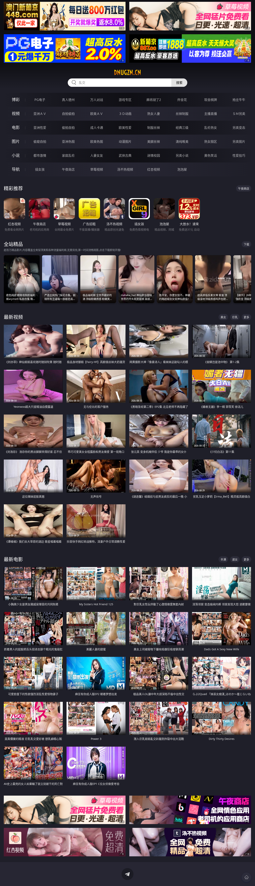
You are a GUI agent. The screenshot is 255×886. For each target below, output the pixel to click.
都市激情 (39, 155)
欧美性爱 (125, 127)
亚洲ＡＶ (39, 113)
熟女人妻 (153, 113)
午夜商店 (68, 169)
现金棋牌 (210, 100)
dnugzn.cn (127, 72)
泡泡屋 (182, 169)
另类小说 (182, 155)
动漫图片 (125, 141)
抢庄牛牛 (238, 100)
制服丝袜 (153, 127)
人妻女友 (96, 155)
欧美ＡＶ (96, 113)
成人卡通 (96, 127)
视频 (16, 113)
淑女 (235, 559)
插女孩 (40, 169)
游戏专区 (125, 100)
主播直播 (210, 113)
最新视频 (13, 317)
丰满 (223, 559)
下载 (246, 244)
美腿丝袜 (153, 141)
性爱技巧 (238, 155)
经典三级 (182, 127)
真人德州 (68, 100)
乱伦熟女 (210, 127)
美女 (223, 317)
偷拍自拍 (68, 127)
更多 (246, 317)
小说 (16, 155)
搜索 (179, 82)
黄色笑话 (210, 155)
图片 (16, 141)
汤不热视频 (125, 169)
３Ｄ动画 (125, 113)
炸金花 (182, 100)
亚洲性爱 (39, 127)
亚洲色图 (68, 141)
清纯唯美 (182, 141)
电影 (16, 127)
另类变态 (238, 127)
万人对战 (96, 100)
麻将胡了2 (153, 100)
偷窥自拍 (39, 141)
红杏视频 (153, 169)
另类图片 (238, 141)
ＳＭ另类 (238, 113)
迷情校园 (153, 155)
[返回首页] (246, 877)
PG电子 (39, 100)
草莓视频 (96, 169)
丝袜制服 (182, 113)
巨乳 (235, 317)
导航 (16, 169)
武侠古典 (125, 155)
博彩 (16, 99)
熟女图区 (210, 141)
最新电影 (13, 559)
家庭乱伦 (68, 155)
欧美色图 (96, 141)
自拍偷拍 (68, 113)
